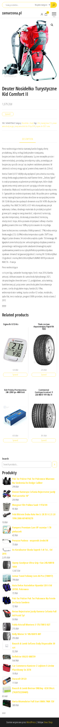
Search (5, 458)
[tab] (29, 139)
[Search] (54, 464)
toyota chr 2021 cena (43, 126)
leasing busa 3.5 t (46, 123)
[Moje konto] (41, 14)
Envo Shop (48, 722)
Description (27, 139)
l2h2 (38, 123)
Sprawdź (8, 114)
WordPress (31, 722)
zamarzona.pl (12, 12)
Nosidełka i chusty (27, 123)
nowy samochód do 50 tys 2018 (25, 126)
